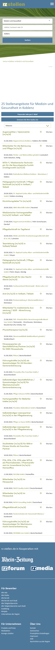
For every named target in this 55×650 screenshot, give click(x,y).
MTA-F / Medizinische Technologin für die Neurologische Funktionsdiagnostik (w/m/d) (18, 165)
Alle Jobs (4, 593)
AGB (31, 639)
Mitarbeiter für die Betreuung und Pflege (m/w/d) (17, 147)
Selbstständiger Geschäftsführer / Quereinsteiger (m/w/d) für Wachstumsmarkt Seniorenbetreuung (19, 384)
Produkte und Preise (8, 628)
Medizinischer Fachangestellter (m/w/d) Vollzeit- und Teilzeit (17, 213)
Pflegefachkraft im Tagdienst (16, 229)
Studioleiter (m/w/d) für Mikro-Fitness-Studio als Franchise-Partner (18, 446)
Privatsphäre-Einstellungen (39, 634)
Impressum (34, 636)
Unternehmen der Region (10, 614)
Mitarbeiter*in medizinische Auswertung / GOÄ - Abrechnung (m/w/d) (18, 310)
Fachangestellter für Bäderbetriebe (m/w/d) (17, 400)
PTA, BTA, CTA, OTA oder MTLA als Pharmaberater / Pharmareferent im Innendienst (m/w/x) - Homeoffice (18, 464)
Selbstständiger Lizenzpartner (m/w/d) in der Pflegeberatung (17, 414)
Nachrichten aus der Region (40, 642)
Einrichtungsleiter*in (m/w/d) (17, 201)
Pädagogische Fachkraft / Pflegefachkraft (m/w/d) (18, 261)
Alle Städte (5, 595)
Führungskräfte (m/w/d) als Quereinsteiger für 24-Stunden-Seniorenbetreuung (17, 363)
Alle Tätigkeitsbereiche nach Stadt (13, 606)
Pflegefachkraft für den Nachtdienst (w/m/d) (17, 278)
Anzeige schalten (7, 634)
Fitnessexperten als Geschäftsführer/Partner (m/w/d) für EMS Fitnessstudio (19, 346)
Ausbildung (5, 609)
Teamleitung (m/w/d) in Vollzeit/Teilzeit (14, 244)
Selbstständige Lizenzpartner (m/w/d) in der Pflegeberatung (17, 428)
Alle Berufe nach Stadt (9, 601)
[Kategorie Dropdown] (49, 21)
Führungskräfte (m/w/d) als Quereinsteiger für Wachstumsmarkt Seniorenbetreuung (17, 524)
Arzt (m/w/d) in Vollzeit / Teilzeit (18, 294)
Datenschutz (34, 631)
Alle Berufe (5, 598)
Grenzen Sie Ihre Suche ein (27, 120)
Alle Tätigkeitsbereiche (9, 603)
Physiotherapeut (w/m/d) (15, 330)
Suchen (27, 40)
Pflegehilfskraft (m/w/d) (14, 507)
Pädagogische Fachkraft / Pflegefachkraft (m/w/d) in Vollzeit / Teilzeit (18, 184)
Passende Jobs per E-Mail (27, 114)
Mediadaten (5, 631)
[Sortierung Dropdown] (48, 126)
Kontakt (33, 628)
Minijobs (4, 611)
